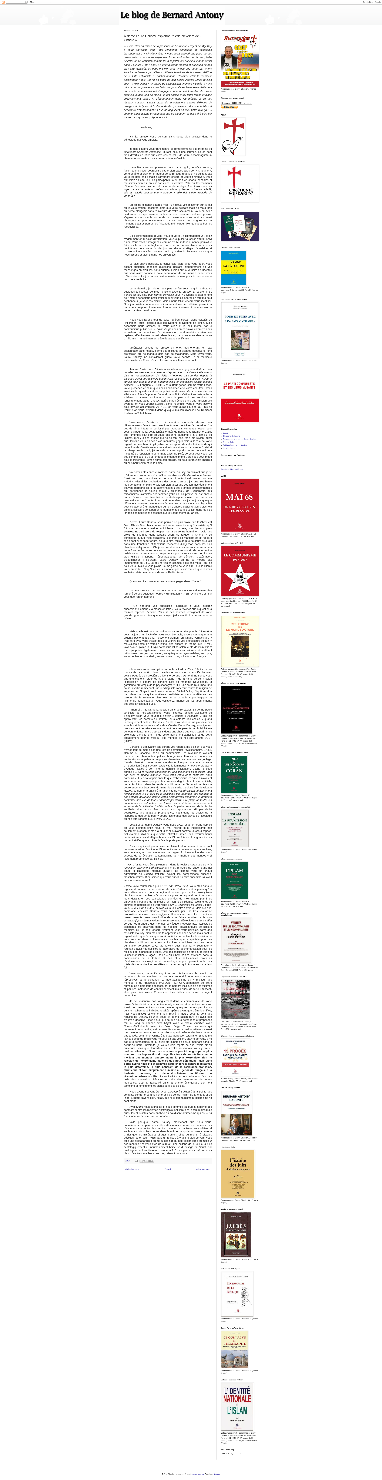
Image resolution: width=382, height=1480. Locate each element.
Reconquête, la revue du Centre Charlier (239, 439)
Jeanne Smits (228, 442)
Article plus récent (132, 1169)
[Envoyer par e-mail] (141, 1161)
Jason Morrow (198, 1474)
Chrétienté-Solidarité (231, 436)
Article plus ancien (203, 1169)
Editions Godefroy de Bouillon (235, 445)
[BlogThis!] (143, 1161)
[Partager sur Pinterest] (152, 1161)
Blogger (217, 1474)
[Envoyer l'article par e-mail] (136, 1161)
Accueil (168, 1169)
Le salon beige (229, 448)
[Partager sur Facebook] (149, 1161)
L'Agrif (225, 433)
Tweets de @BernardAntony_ (233, 469)
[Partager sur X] (146, 1161)
